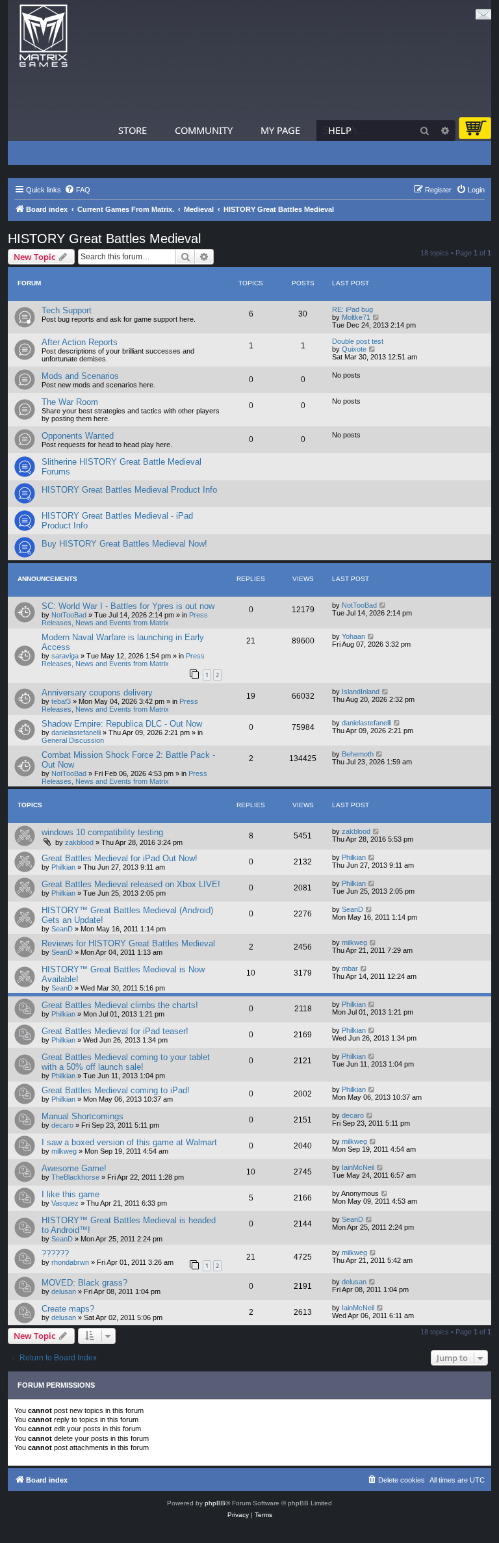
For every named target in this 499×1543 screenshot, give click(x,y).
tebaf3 (61, 701)
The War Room (70, 402)
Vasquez (65, 1203)
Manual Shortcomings (82, 1116)
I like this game (70, 1194)
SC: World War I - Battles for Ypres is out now (128, 606)
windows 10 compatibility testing (102, 832)
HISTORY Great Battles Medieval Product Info (129, 490)
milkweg (354, 942)
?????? (55, 1253)
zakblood (79, 842)
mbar (350, 968)
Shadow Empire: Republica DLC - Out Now (122, 724)
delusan (63, 1291)
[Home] (43, 36)
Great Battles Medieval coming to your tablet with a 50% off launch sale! (126, 1062)
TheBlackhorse (75, 1177)
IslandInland (360, 691)
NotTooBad (68, 615)
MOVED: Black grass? (84, 1283)
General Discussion (73, 740)
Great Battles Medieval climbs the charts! (120, 1005)
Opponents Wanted (78, 436)
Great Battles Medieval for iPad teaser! (115, 1031)
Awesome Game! (74, 1168)
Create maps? (68, 1309)
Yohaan (353, 636)
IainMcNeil (358, 1167)
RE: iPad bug (352, 309)
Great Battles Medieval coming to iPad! (116, 1090)
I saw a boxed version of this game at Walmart (129, 1142)
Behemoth (358, 754)
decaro (62, 1125)
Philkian (63, 867)
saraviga (65, 656)
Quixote (354, 349)
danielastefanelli (76, 732)
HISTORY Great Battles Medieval (104, 238)
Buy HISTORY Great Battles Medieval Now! (124, 544)
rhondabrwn (70, 1262)
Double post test (357, 341)
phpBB (215, 1503)
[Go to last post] (383, 605)
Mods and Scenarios (80, 376)
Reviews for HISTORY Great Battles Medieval (128, 943)
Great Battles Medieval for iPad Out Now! (120, 858)
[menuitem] (77, 190)
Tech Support (67, 310)
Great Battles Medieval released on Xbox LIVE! (131, 884)
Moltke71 (356, 317)
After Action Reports (80, 342)
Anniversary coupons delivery (97, 692)
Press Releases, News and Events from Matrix (125, 619)
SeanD (62, 929)
